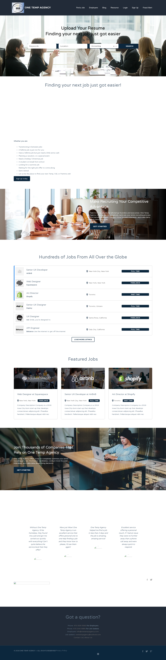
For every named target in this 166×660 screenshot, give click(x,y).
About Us (88, 638)
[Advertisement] (83, 117)
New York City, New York (77, 401)
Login (125, 8)
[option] (38, 546)
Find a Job (80, 8)
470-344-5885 (79, 629)
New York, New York (27, 401)
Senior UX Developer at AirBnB (80, 394)
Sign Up (135, 8)
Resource (115, 8)
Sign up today (22, 179)
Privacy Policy (61, 651)
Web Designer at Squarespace (32, 394)
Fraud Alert (147, 8)
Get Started (100, 226)
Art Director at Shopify (123, 394)
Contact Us (78, 638)
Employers (93, 8)
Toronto (117, 401)
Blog (104, 8)
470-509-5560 (80, 626)
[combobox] (104, 46)
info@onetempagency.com (88, 632)
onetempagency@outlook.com (88, 635)
